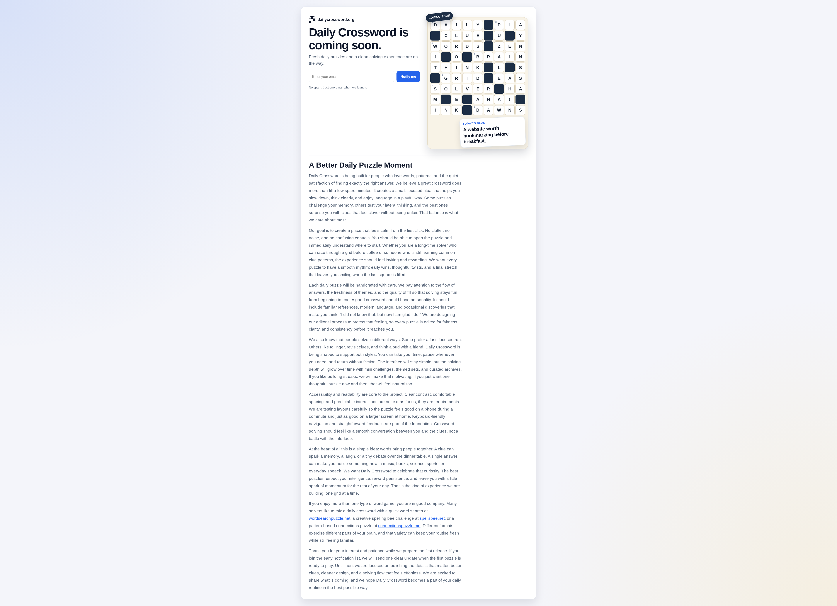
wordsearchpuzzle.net (329, 518)
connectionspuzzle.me (399, 525)
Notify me (408, 76)
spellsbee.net (432, 518)
